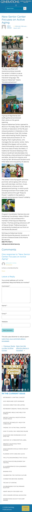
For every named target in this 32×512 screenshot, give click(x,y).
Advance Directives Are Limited (14, 405)
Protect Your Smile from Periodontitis (12, 444)
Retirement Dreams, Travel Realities (15, 408)
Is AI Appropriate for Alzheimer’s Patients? (14, 467)
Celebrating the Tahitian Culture (14, 475)
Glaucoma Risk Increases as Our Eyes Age (14, 435)
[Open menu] (16, 5)
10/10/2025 (9, 265)
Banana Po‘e (7, 471)
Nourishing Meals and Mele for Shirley (14, 413)
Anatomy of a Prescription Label (14, 440)
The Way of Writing (10, 482)
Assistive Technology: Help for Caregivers (14, 423)
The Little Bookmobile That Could (15, 457)
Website (5, 321)
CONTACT (25, 508)
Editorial (17, 26)
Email (4, 313)
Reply (3, 271)
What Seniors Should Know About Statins (15, 449)
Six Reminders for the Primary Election (13, 487)
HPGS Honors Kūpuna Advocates (14, 495)
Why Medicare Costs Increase (13, 401)
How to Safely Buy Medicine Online (15, 431)
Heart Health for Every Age (13, 491)
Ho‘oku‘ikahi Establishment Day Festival (14, 462)
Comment (6, 286)
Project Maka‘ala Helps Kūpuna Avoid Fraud (14, 418)
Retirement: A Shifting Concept (14, 397)
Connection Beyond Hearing (13, 479)
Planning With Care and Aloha (14, 454)
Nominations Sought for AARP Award (13, 499)
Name (4, 305)
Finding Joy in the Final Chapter (14, 427)
